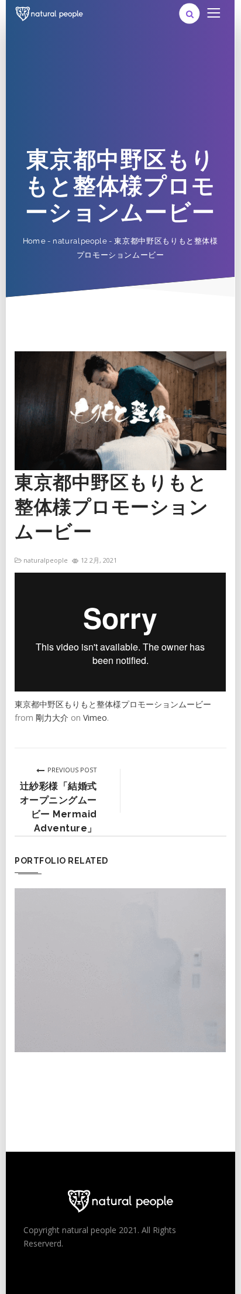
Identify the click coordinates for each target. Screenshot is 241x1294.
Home (34, 241)
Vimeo (95, 717)
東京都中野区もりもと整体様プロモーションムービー (113, 704)
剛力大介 (52, 717)
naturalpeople (79, 241)
